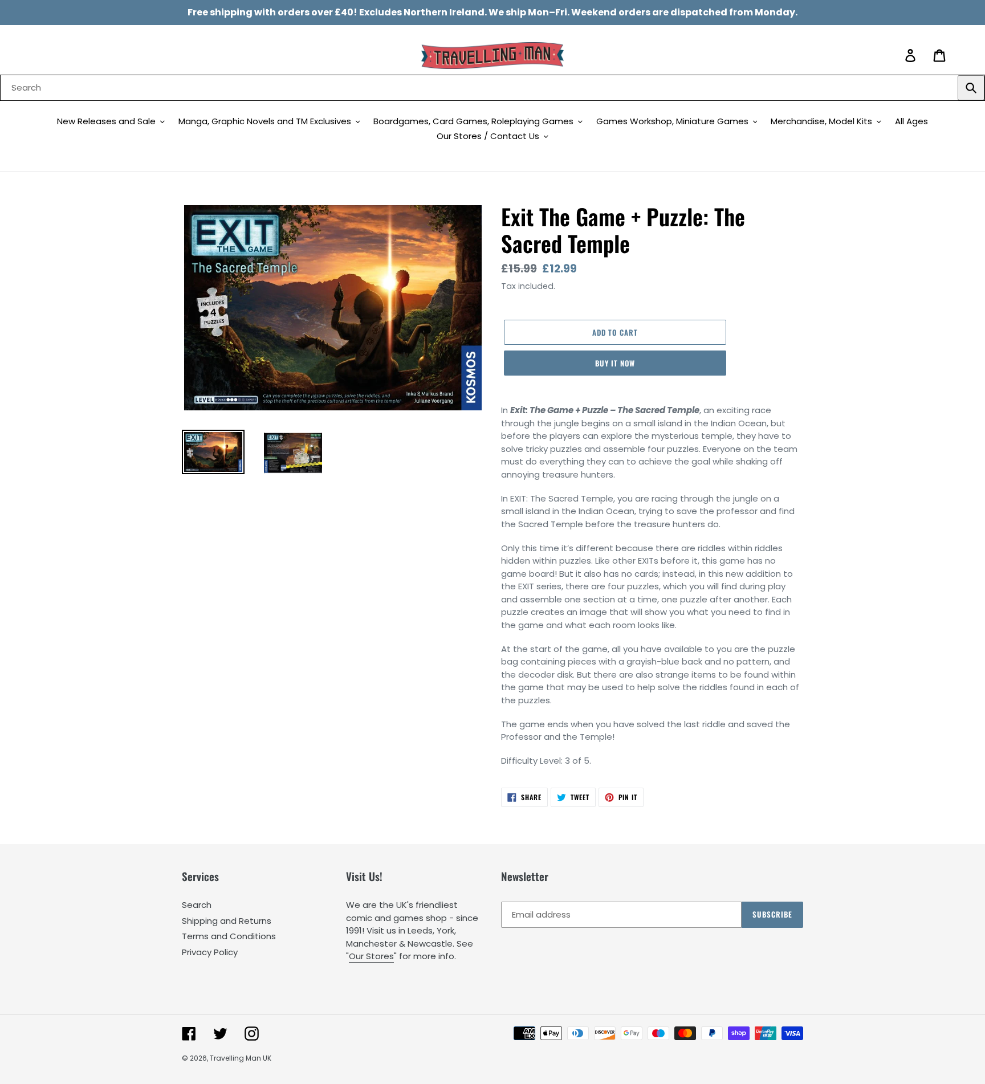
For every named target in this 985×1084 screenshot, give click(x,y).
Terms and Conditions (229, 936)
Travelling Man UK (240, 1058)
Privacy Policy (210, 952)
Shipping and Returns (226, 921)
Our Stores (371, 956)
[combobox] (492, 87)
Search (196, 905)
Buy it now (615, 363)
